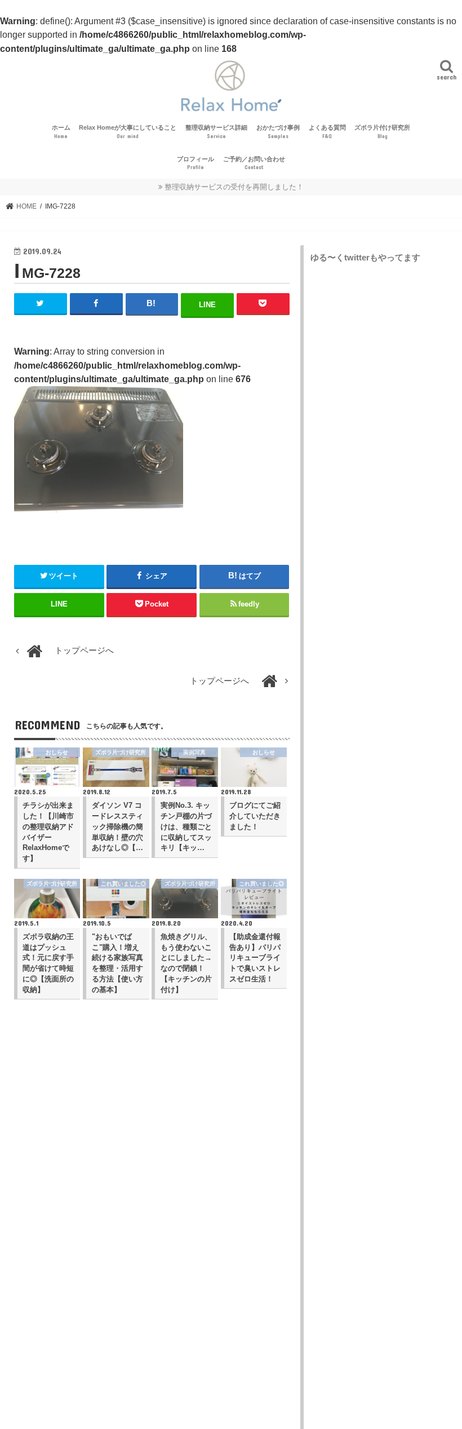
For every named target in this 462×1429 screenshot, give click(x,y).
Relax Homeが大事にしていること (127, 131)
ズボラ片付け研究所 (382, 131)
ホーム (61, 131)
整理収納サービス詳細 (216, 131)
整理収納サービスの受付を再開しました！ (234, 187)
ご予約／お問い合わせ (254, 163)
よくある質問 (327, 131)
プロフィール (195, 163)
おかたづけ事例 (278, 131)
